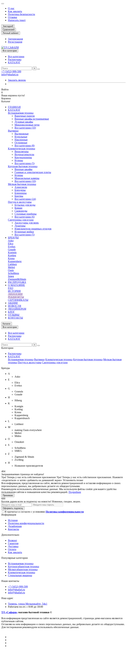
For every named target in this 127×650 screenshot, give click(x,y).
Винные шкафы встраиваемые (32, 118)
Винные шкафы (23, 169)
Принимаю (8, 495)
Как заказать (15, 11)
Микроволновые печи (27, 124)
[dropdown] (2, 3)
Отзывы (12, 17)
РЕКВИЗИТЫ (16, 297)
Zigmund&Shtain (17, 279)
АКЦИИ (13, 302)
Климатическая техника (21, 148)
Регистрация (15, 41)
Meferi (11, 267)
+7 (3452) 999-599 (11, 71)
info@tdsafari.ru (9, 74)
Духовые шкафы (24, 121)
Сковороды (21, 210)
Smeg (11, 276)
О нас (11, 8)
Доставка (13, 546)
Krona (11, 258)
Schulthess (13, 273)
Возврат (12, 540)
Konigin (12, 252)
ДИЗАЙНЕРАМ (17, 308)
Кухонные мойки (24, 231)
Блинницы (21, 193)
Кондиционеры (23, 157)
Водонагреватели (24, 154)
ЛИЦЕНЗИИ (15, 294)
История (13, 520)
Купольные (21, 136)
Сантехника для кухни (21, 219)
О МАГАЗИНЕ (16, 285)
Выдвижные (22, 133)
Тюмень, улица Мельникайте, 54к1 (27, 603)
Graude (12, 249)
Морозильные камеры (27, 178)
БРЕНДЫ (13, 237)
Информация (8, 514)
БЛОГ (11, 311)
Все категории (16, 56)
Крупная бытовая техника (22, 166)
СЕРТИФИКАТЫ (18, 300)
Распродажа (14, 59)
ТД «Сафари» (9, 612)
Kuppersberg (14, 261)
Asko (11, 240)
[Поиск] (38, 69)
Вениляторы (22, 151)
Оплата (12, 549)
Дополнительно (10, 534)
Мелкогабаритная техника (23, 569)
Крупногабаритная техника (23, 566)
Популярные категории (14, 557)
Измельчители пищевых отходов (33, 228)
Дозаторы (20, 225)
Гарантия (13, 543)
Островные (21, 142)
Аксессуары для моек (27, 222)
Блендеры (20, 190)
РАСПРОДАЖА (17, 282)
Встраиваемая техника (20, 112)
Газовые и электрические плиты (33, 172)
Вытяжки (13, 130)
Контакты (13, 529)
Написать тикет (17, 20)
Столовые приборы (26, 213)
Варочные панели (25, 115)
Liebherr (12, 264)
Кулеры (19, 160)
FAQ (10, 288)
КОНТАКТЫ (15, 317)
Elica (10, 243)
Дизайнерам (15, 526)
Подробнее (75, 492)
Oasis (11, 270)
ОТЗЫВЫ (13, 314)
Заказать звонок (17, 80)
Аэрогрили (21, 187)
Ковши (18, 207)
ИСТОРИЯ (14, 291)
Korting (12, 255)
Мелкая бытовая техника (22, 184)
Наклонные (21, 139)
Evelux (11, 246)
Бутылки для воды (25, 205)
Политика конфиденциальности (26, 523)
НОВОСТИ (14, 305)
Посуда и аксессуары (20, 202)
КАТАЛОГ (14, 62)
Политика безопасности (21, 14)
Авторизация (15, 38)
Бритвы (19, 196)
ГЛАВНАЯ (14, 107)
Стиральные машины (20, 575)
